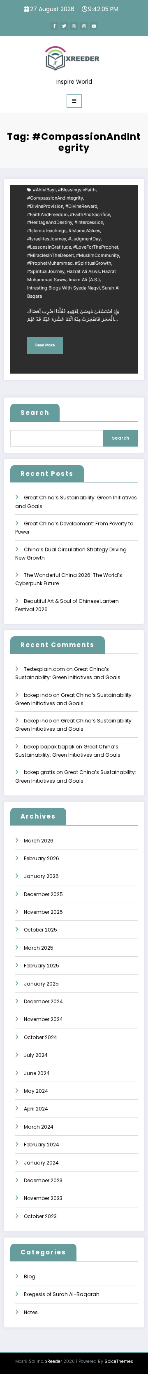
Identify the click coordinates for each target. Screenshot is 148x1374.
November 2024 (43, 1019)
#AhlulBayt (44, 190)
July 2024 (36, 1055)
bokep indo (38, 695)
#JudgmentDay (84, 239)
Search (35, 412)
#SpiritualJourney (46, 271)
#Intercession (88, 222)
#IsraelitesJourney (46, 239)
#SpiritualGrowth (93, 263)
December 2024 (43, 1001)
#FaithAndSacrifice (90, 214)
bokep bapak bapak (49, 746)
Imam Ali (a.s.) (84, 279)
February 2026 (41, 858)
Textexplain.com (44, 669)
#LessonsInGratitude (49, 247)
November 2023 (43, 1198)
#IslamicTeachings (47, 230)
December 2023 (43, 1180)
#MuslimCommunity (97, 255)
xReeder (53, 1361)
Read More (45, 345)
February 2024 (41, 1144)
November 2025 (43, 911)
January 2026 (41, 876)
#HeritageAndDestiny (49, 222)
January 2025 (41, 983)
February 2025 (41, 965)
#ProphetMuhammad (50, 263)
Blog (29, 1276)
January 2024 (41, 1162)
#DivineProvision (45, 206)
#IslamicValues (84, 230)
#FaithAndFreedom (47, 214)
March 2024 (38, 1126)
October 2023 (40, 1216)
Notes (31, 1312)
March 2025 (38, 947)
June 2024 (37, 1073)
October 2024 (40, 1037)
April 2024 (36, 1108)
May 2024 (36, 1090)
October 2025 (40, 929)
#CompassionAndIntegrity (55, 198)
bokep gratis (39, 772)
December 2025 (43, 894)
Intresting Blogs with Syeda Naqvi (63, 288)
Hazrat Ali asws (83, 271)
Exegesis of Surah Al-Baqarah (61, 1294)
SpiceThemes (118, 1361)
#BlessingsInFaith (77, 190)
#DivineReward (81, 206)
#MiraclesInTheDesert (50, 255)
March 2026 (38, 840)
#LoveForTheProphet (95, 247)
